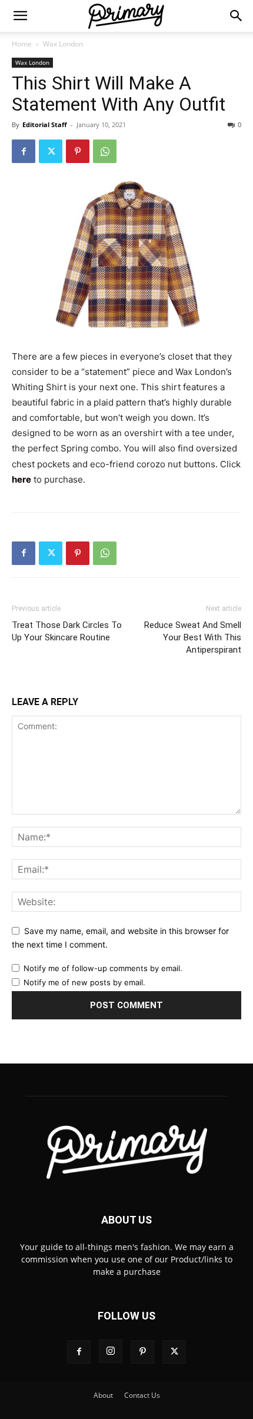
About (103, 1395)
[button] (20, 16)
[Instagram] (110, 1351)
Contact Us (142, 1395)
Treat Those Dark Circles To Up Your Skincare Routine (67, 631)
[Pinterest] (77, 151)
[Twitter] (50, 151)
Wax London (63, 44)
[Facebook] (23, 151)
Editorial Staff (44, 124)
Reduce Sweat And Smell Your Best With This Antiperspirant (192, 637)
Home (22, 44)
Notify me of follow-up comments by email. (103, 968)
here (21, 479)
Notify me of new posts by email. (84, 982)
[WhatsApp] (104, 151)
